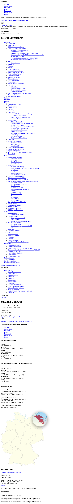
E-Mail (3, 485)
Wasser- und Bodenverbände (16, 83)
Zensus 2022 (11, 154)
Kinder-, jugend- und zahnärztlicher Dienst (23, 127)
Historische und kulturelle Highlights (18, 242)
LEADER (11, 229)
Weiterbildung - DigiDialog (15, 253)
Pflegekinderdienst (16, 158)
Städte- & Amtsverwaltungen (16, 47)
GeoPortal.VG (15, 144)
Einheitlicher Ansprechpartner (16, 176)
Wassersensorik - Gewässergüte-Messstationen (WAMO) (24, 250)
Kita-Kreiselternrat (16, 162)
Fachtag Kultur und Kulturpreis (20, 189)
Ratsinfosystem (15, 63)
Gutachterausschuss (16, 142)
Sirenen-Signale (12, 203)
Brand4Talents (15, 219)
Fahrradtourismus (13, 240)
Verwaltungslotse (12, 45)
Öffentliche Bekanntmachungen (17, 48)
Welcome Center (12, 206)
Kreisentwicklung (16, 224)
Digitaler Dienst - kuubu (14, 251)
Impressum (7, 7)
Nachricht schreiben (6, 321)
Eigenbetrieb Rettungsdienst (16, 147)
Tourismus (7, 232)
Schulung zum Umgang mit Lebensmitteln (23, 133)
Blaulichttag (14, 87)
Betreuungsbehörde (16, 131)
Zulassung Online (13, 79)
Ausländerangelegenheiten (18, 115)
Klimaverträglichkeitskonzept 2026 (21, 221)
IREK (13, 227)
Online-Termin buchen (14, 104)
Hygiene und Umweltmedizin (19, 128)
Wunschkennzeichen (13, 80)
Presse (6, 9)
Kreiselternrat (15, 198)
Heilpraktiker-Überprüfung (19, 138)
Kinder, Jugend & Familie (15, 157)
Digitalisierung (8, 243)
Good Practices (12, 254)
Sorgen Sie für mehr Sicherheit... (17, 202)
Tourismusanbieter (13, 234)
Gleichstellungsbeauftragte (15, 71)
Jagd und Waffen (16, 119)
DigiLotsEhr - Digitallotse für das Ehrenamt (20, 248)
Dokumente (11, 111)
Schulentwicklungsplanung (19, 184)
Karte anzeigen (16, 321)
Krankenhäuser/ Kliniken (18, 174)
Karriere (6, 101)
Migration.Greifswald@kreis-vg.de (10, 317)
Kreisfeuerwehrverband (14, 205)
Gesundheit (11, 165)
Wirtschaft (7, 211)
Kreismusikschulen (16, 194)
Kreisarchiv (11, 139)
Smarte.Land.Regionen (14, 245)
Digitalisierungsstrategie (14, 246)
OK (2, 23)
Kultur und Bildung (16, 182)
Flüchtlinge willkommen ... (15, 210)
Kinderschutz (15, 163)
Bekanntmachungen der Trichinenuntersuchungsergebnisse (27, 55)
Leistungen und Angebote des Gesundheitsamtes (25, 168)
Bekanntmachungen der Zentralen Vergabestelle (24, 53)
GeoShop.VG (15, 146)
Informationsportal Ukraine (11, 262)
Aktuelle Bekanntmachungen (19, 50)
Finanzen (10, 66)
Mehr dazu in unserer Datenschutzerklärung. (14, 20)
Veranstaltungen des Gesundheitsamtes (22, 123)
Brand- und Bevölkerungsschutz (20, 117)
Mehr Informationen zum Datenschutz (11, 30)
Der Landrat (11, 43)
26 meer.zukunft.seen (14, 256)
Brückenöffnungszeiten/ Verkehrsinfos (18, 179)
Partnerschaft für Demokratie (16, 95)
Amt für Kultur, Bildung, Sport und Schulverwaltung (23, 181)
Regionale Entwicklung (14, 222)
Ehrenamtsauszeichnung (18, 88)
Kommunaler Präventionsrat (16, 72)
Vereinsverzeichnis (16, 91)
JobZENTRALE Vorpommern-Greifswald (20, 152)
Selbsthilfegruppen (16, 173)
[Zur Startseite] (10, 265)
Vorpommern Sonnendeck (15, 208)
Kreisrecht (11, 64)
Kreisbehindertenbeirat (14, 74)
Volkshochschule (16, 192)
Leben (6, 155)
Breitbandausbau (12, 213)
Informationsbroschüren (14, 96)
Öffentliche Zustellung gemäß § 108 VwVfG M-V (25, 58)
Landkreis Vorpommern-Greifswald (11, 472)
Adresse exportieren (26, 321)
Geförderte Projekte (13, 69)
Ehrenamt (10, 85)
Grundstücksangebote (17, 56)
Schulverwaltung (16, 186)
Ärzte (13, 171)
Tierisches (10, 238)
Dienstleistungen (12, 106)
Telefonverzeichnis (13, 107)
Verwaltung (14, 135)
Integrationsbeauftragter (14, 77)
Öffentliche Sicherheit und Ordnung (21, 114)
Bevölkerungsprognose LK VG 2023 (21, 226)
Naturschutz (11, 82)
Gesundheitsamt (12, 120)
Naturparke (11, 237)
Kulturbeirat (14, 197)
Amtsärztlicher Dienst (17, 125)
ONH (13, 195)
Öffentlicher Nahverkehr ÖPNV (17, 178)
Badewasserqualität (13, 235)
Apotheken (14, 170)
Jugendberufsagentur (13, 150)
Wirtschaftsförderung (14, 216)
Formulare (11, 109)
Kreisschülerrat (15, 200)
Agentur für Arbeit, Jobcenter (16, 149)
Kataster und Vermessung (15, 141)
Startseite (6, 4)
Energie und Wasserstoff (18, 218)
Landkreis (7, 42)
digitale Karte (11, 259)
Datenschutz (7, 11)
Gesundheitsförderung (17, 166)
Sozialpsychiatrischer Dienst (19, 130)
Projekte (13, 190)
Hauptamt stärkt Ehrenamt (18, 90)
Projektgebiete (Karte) (17, 214)
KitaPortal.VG (15, 160)
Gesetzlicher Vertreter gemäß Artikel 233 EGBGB (25, 59)
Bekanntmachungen (17, 51)
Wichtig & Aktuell (16, 122)
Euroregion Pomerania (14, 230)
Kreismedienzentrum (17, 187)
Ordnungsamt (11, 112)
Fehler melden (8, 12)
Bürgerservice (8, 103)
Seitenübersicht (8, 6)
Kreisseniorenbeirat (13, 75)
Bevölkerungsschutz (10, 261)
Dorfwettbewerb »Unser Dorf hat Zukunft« (20, 93)
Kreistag (10, 61)
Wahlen (10, 67)
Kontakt (6, 14)
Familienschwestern (17, 136)
